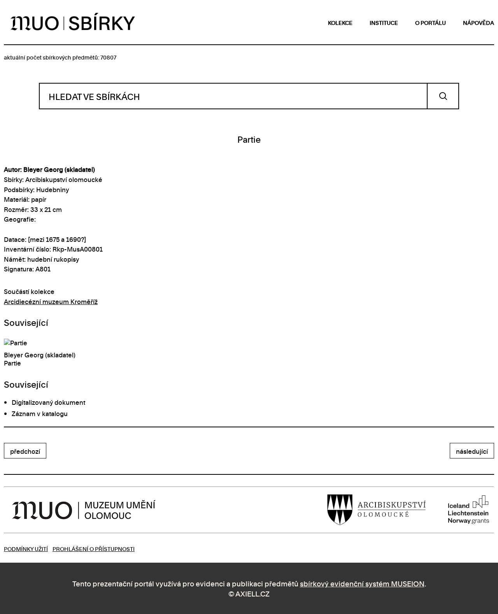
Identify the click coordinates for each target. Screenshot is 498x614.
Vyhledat (443, 96)
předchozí (25, 451)
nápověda (478, 22)
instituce (384, 22)
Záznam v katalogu (40, 413)
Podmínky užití (26, 548)
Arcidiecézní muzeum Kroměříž (51, 301)
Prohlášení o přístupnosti (94, 548)
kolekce (340, 22)
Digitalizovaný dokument (48, 402)
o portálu (430, 22)
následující (472, 451)
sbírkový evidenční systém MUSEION (362, 583)
